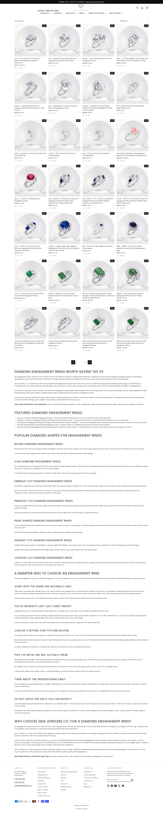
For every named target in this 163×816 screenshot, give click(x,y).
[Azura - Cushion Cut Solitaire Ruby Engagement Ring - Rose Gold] (21, 206)
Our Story (64, 775)
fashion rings (112, 404)
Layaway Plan (42, 784)
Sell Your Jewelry (43, 790)
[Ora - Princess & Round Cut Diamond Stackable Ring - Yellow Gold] (86, 160)
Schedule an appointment (59, 756)
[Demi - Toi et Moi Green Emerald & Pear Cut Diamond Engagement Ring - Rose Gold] (21, 301)
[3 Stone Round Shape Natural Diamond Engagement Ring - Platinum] (57, 348)
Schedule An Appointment (69, 772)
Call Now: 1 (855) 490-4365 (47, 11)
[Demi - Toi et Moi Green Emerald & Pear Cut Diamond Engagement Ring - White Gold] (16, 301)
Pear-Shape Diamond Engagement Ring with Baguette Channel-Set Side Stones (47, 427)
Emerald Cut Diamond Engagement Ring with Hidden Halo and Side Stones (44, 420)
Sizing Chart (87, 772)
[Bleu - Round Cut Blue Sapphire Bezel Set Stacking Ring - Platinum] (91, 253)
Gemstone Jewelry (97, 13)
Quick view (30, 54)
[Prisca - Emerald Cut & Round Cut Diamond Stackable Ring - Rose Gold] (21, 160)
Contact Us (64, 784)
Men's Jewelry (115, 13)
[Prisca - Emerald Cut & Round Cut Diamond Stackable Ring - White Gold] (16, 160)
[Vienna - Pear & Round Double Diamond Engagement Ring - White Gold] (86, 66)
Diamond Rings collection (66, 404)
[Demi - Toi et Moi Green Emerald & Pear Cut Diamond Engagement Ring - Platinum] (23, 301)
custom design (129, 743)
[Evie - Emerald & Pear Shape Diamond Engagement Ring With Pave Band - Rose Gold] (55, 66)
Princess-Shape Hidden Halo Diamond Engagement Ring (37, 425)
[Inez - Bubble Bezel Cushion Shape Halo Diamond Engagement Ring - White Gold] (52, 113)
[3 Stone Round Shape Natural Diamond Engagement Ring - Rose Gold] (55, 348)
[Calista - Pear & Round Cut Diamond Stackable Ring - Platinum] (57, 160)
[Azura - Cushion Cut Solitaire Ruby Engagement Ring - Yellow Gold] (16, 206)
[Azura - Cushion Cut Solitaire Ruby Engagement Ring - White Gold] (18, 206)
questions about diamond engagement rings (82, 740)
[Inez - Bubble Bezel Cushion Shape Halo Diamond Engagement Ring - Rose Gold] (55, 113)
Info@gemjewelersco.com (23, 785)
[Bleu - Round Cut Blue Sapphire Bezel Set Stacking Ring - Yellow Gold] (86, 253)
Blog (85, 784)
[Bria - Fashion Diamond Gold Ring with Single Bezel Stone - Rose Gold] (123, 113)
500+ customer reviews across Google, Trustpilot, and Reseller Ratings (70, 749)
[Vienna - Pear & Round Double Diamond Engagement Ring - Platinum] (91, 66)
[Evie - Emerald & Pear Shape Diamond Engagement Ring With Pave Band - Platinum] (57, 66)
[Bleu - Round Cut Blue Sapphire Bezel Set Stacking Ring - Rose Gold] (89, 253)
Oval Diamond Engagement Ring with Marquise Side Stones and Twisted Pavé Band (47, 422)
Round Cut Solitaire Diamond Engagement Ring (34, 418)
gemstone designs (127, 404)
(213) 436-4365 (19, 782)
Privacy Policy (88, 781)
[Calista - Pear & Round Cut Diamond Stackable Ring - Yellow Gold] (52, 160)
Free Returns (42, 772)
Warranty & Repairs (44, 778)
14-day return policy (33, 745)
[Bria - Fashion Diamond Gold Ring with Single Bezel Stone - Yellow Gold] (120, 113)
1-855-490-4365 (20, 778)
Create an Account (44, 796)
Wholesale (87, 787)
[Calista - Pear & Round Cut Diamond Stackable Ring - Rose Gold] (55, 160)
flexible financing (107, 743)
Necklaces (70, 13)
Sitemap (63, 790)
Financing (41, 781)
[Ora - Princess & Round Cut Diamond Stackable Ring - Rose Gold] (89, 160)
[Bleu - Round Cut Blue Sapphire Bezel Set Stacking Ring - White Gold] (84, 253)
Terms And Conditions (91, 778)
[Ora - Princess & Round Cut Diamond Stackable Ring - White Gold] (84, 160)
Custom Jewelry (43, 787)
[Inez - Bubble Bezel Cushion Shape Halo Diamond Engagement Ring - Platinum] (57, 113)
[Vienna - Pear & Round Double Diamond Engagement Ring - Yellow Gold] (84, 66)
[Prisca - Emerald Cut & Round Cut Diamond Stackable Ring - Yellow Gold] (18, 160)
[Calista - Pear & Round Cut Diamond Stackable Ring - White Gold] (50, 160)
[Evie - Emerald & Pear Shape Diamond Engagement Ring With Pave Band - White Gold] (52, 66)
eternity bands (101, 404)
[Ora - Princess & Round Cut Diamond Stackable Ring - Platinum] (91, 160)
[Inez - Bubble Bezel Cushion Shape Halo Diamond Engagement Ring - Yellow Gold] (50, 113)
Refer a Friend (42, 793)
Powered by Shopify (81, 809)
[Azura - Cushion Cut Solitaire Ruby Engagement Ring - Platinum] (23, 206)
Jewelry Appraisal (89, 775)
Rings (81, 13)
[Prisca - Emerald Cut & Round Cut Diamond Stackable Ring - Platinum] (23, 160)
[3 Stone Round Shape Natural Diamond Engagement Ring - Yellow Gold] (50, 348)
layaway (120, 743)
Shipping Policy (42, 775)
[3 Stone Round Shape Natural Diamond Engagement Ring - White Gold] (52, 348)
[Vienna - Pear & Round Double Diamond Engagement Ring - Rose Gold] (89, 66)
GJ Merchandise (66, 787)
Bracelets (44, 13)
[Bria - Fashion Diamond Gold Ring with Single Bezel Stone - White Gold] (118, 113)
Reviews (63, 778)
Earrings (58, 13)
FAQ (62, 781)
